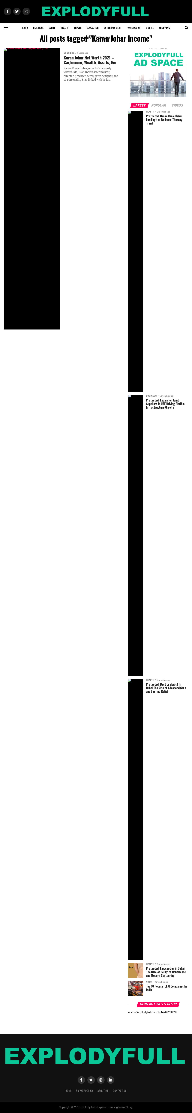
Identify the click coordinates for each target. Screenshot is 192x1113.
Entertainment (113, 27)
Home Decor (133, 27)
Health (64, 27)
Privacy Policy (84, 1091)
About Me (103, 1091)
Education (93, 27)
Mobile (150, 27)
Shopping (164, 27)
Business (38, 27)
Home (68, 1091)
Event (52, 27)
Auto (25, 27)
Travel (77, 27)
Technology (103, 37)
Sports (86, 37)
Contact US (120, 1091)
